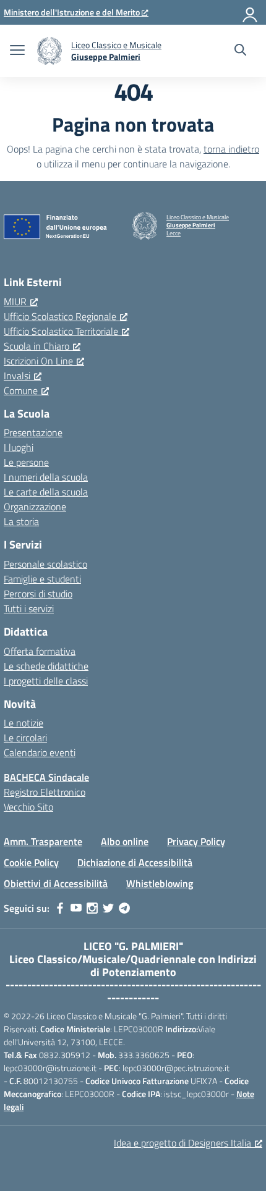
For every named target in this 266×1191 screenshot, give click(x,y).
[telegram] (124, 908)
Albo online (124, 841)
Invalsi (17, 375)
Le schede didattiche (46, 666)
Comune (21, 390)
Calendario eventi (39, 752)
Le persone (26, 462)
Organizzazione (35, 506)
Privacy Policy (196, 841)
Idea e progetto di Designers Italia (182, 1142)
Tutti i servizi (29, 608)
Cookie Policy (31, 862)
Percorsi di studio (38, 593)
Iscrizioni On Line (38, 360)
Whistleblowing (159, 883)
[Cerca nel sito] (240, 51)
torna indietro (231, 148)
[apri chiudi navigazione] (17, 51)
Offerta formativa (39, 651)
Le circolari (25, 737)
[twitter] (108, 908)
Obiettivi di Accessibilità (56, 883)
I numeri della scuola (46, 476)
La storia (21, 521)
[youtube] (76, 908)
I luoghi (18, 447)
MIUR (15, 301)
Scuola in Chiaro (36, 346)
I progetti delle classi (46, 680)
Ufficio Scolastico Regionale (60, 316)
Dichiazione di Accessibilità (134, 862)
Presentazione (33, 432)
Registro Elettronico (44, 792)
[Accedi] (250, 12)
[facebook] (60, 908)
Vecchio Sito (28, 806)
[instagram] (92, 908)
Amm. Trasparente (43, 841)
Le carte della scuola (46, 491)
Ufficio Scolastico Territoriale (61, 331)
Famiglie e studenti (42, 578)
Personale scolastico (45, 564)
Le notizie (23, 722)
